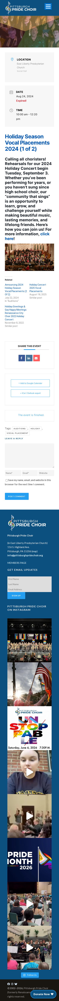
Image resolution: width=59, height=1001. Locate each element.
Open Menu (48, 6)
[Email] (36, 358)
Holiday (35, 428)
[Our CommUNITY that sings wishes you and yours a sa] (29, 684)
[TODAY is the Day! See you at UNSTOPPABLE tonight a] (29, 728)
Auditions (20, 428)
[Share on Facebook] (22, 358)
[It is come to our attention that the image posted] (29, 948)
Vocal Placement (17, 433)
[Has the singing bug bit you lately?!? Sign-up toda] (29, 640)
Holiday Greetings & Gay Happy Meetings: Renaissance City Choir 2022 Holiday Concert (16, 313)
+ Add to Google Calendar (30, 383)
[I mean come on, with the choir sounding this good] (29, 904)
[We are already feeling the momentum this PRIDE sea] (29, 816)
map (34, 551)
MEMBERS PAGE (16, 562)
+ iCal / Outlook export (30, 393)
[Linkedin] (29, 358)
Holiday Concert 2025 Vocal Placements (38, 288)
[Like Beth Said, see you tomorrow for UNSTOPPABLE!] (29, 772)
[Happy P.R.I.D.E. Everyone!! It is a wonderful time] (29, 860)
